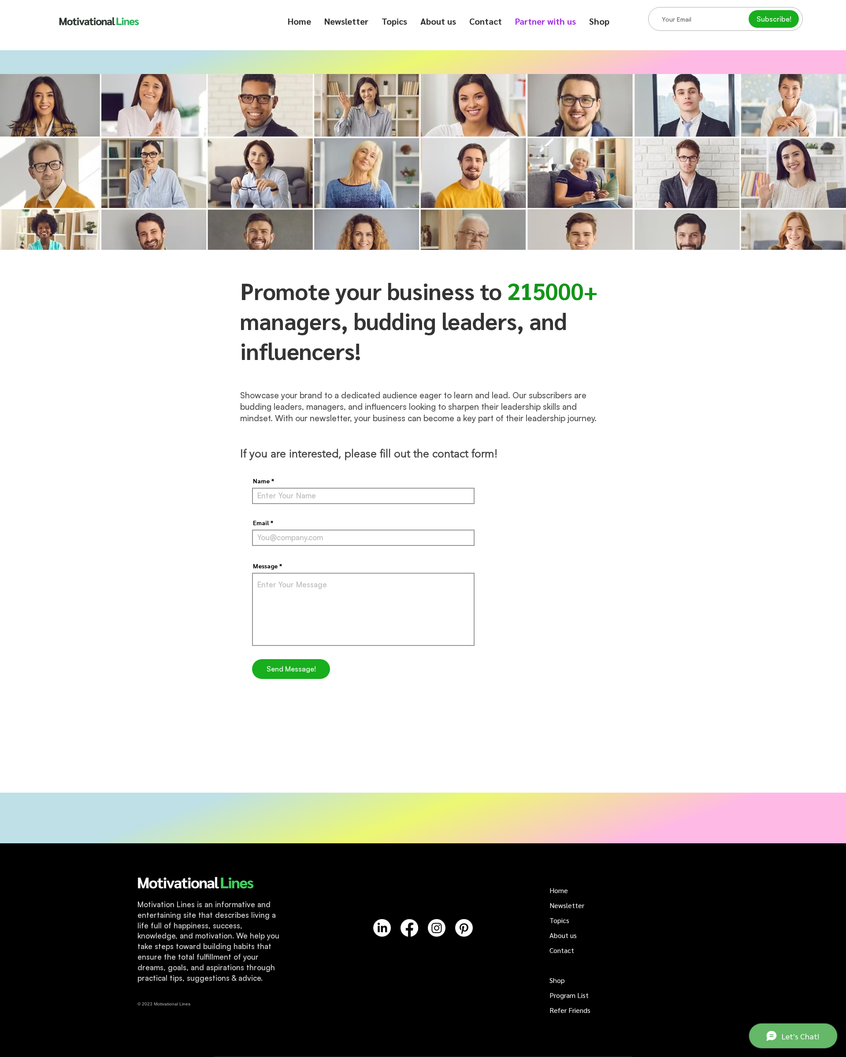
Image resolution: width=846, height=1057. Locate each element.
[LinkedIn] (382, 928)
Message (265, 566)
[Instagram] (436, 928)
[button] (394, 21)
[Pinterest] (464, 928)
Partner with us (572, 965)
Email (261, 522)
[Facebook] (409, 928)
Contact (561, 950)
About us (563, 935)
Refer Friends (569, 1010)
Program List (569, 995)
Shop (557, 980)
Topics (559, 920)
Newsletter (566, 905)
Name (261, 481)
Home (558, 890)
